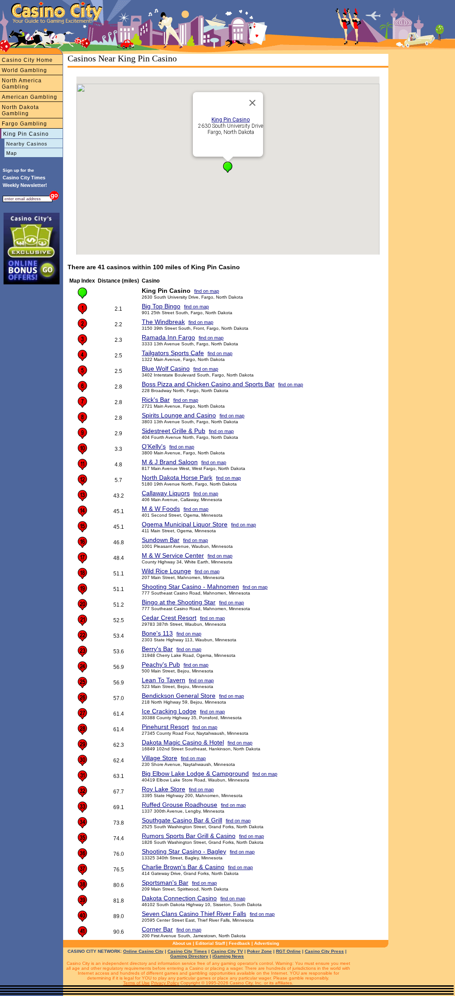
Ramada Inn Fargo (168, 337)
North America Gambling (22, 83)
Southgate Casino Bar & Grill (182, 820)
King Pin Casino (26, 134)
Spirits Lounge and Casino (179, 415)
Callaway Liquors (166, 493)
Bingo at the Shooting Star (179, 602)
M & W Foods (161, 508)
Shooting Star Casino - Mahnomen (190, 586)
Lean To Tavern (163, 680)
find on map (206, 291)
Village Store (159, 757)
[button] (228, 167)
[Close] (252, 102)
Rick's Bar (156, 399)
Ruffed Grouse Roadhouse (179, 804)
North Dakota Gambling (20, 110)
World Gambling (24, 70)
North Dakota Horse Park (177, 477)
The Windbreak (163, 321)
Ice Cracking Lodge (169, 711)
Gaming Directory (189, 956)
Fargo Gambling (24, 124)
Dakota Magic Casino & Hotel (183, 742)
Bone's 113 (157, 633)
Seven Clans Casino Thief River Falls (194, 913)
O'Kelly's (154, 446)
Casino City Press (324, 951)
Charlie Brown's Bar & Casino (183, 866)
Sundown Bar (161, 539)
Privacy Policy (165, 982)
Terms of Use (136, 982)
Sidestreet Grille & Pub (173, 430)
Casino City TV (227, 951)
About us (182, 943)
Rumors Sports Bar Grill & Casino (188, 835)
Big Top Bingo (161, 306)
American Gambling (29, 97)
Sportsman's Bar (165, 882)
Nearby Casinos (27, 143)
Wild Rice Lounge (166, 571)
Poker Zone (259, 951)
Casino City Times (187, 951)
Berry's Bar (157, 648)
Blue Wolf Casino (166, 368)
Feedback (239, 943)
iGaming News (228, 956)
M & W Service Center (173, 555)
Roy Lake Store (163, 789)
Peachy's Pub (161, 664)
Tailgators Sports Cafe (173, 352)
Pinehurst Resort (165, 726)
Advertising (266, 943)
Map (11, 153)
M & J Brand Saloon (170, 462)
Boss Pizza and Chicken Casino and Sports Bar (208, 384)
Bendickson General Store (179, 695)
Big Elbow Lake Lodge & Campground (195, 773)
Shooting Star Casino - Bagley (184, 851)
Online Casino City (143, 951)
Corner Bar (157, 929)
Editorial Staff (210, 943)
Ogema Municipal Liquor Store (185, 524)
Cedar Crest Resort (169, 617)
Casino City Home (27, 60)
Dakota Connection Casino (179, 898)
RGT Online (288, 951)
